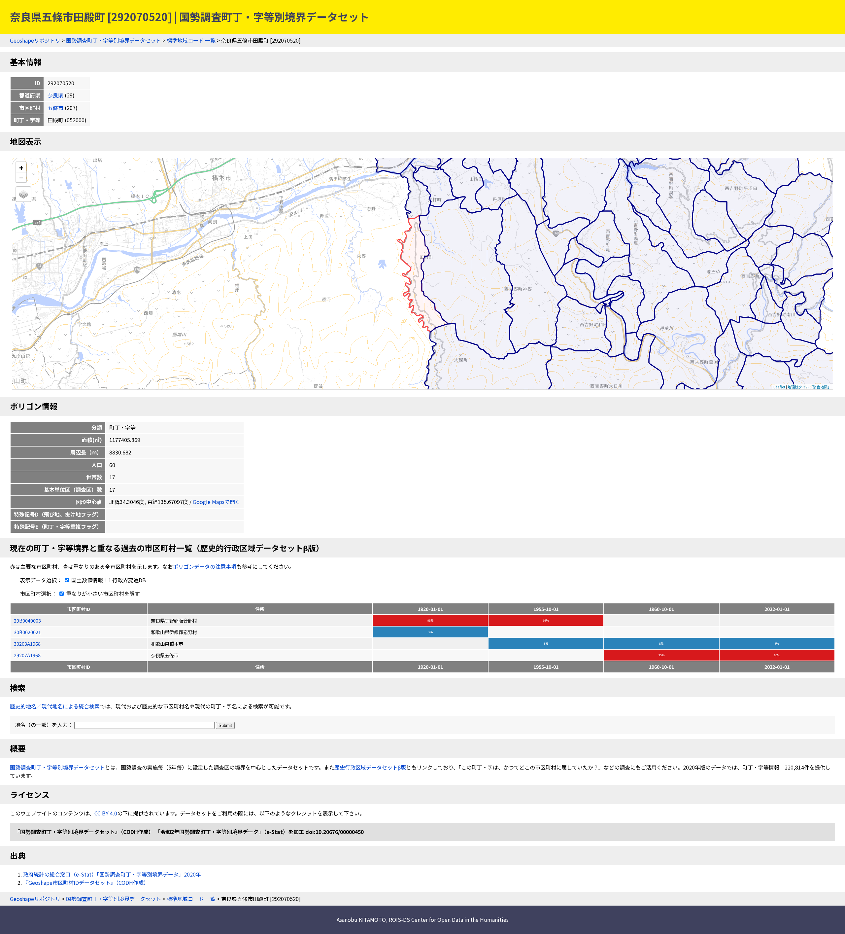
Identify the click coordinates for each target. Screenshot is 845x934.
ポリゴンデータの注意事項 (204, 566)
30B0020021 (27, 632)
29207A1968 (27, 655)
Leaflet (779, 386)
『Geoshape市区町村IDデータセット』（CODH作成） (86, 882)
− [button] (21, 177)
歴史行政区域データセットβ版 (370, 767)
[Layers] (23, 194)
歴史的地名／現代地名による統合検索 (55, 706)
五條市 (55, 108)
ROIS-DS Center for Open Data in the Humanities (449, 919)
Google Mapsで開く (216, 502)
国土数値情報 (87, 580)
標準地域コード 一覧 (191, 40)
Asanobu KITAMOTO (361, 919)
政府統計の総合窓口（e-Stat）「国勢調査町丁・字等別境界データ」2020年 (112, 874)
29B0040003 (27, 620)
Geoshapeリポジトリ (35, 40)
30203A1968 (27, 643)
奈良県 (55, 95)
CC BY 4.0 (105, 813)
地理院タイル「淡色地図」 (809, 386)
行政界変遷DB (128, 580)
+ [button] (21, 167)
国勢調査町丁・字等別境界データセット (113, 40)
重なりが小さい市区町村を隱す (102, 593)
